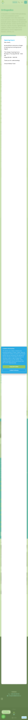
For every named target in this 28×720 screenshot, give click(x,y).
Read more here (12, 362)
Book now (24, 717)
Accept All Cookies (14, 366)
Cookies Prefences (14, 370)
